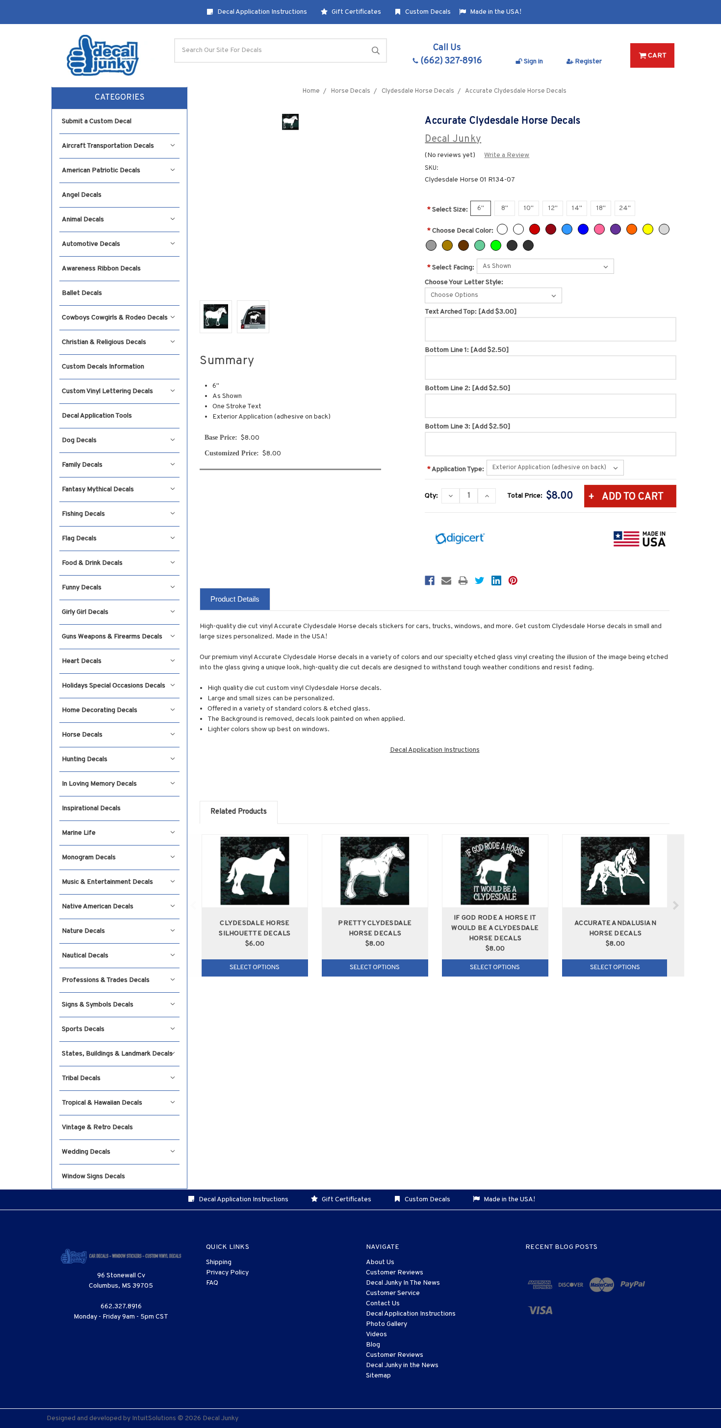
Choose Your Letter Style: (464, 282)
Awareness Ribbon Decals (101, 268)
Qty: (431, 496)
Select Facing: (450, 268)
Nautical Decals (85, 956)
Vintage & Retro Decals (97, 1127)
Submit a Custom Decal (96, 121)
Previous (193, 905)
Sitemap (378, 1376)
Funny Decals (82, 587)
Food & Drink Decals (92, 563)
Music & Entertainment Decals (107, 882)
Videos (376, 1334)
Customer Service (393, 1293)
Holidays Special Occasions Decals (113, 686)
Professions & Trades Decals (106, 980)
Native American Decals (97, 906)
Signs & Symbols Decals (97, 1005)
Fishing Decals (83, 514)
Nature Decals (83, 931)
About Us (380, 1262)
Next (675, 905)
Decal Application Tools (97, 416)
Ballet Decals (82, 293)
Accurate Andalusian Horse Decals (615, 928)
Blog (373, 1345)
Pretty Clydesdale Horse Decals (375, 928)
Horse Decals (82, 735)
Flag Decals (79, 538)
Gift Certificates (355, 12)
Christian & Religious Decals (104, 342)
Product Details (234, 599)
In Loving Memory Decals (99, 784)
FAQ (212, 1283)
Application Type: (455, 469)
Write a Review (506, 155)
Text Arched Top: (471, 312)
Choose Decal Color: (460, 231)
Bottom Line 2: (468, 388)
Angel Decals (82, 195)
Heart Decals (82, 661)
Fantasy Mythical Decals (98, 489)
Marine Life (79, 833)
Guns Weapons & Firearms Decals (112, 637)
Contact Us (383, 1303)
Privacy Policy (227, 1273)
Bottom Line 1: (467, 350)
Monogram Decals (89, 857)
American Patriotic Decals (101, 170)
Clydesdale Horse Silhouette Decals (254, 928)
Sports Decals (83, 1029)
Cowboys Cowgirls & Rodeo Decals (115, 318)
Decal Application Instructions (261, 12)
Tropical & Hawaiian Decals (102, 1103)
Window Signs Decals (93, 1176)
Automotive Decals (91, 244)
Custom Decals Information (103, 367)
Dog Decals (79, 440)
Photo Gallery (386, 1324)
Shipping (219, 1262)
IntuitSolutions (154, 1418)
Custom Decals (427, 12)
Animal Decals (83, 219)
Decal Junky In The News (403, 1283)
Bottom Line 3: (468, 427)
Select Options (255, 968)
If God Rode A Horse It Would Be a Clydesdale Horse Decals (495, 928)
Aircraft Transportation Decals (108, 146)
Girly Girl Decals (85, 612)
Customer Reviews (394, 1273)
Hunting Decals (84, 759)
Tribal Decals (81, 1078)
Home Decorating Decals (99, 710)
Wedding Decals (86, 1152)
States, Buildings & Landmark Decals (117, 1054)
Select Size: (447, 210)
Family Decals (82, 465)
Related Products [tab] (238, 812)
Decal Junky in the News (402, 1365)
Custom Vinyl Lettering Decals (107, 391)
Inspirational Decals (91, 808)
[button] (119, 98)
